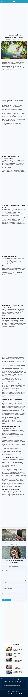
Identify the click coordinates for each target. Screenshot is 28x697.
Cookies (21, 695)
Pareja (3, 679)
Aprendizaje (16, 679)
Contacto (13, 695)
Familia (9, 679)
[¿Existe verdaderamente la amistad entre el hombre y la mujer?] (9, 660)
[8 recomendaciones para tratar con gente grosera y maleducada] (9, 667)
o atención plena (11, 390)
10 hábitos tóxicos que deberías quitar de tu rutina (17, 673)
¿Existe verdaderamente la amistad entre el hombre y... (17, 661)
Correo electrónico (7, 588)
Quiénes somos (8, 695)
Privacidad (17, 695)
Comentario (5, 570)
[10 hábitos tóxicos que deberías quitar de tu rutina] (9, 672)
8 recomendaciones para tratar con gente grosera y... (17, 667)
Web (3, 594)
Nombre (4, 582)
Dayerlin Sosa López (18, 39)
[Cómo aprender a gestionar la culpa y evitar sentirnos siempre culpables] (9, 654)
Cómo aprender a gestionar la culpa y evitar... (17, 655)
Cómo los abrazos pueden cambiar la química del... (17, 649)
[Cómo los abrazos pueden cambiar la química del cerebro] (9, 649)
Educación (24, 679)
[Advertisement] (14, 19)
